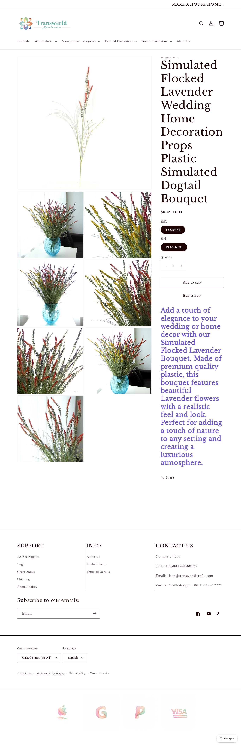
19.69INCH (174, 247)
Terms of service (100, 673)
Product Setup (96, 564)
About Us (93, 556)
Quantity (166, 257)
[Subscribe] (95, 613)
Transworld (34, 673)
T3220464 (172, 229)
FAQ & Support (28, 556)
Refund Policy (27, 586)
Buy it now (192, 295)
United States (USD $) (37, 657)
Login (21, 564)
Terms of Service (99, 571)
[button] (45, 41)
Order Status (26, 571)
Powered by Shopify (53, 673)
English (73, 657)
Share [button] (170, 477)
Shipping (23, 579)
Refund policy (77, 673)
